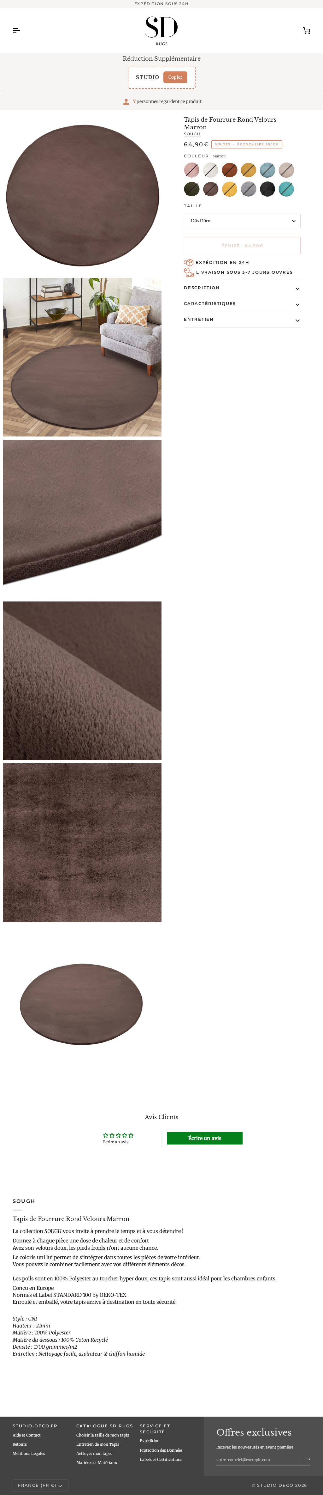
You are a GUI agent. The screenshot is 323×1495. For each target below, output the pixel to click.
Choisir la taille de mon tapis (102, 1435)
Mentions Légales (29, 1453)
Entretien (199, 319)
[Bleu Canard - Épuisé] (269, 171)
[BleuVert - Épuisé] (286, 190)
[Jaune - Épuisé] (231, 190)
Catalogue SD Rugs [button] (104, 1426)
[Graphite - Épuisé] (269, 190)
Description (202, 287)
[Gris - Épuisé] (250, 190)
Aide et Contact (27, 1435)
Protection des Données (161, 1450)
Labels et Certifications (161, 1459)
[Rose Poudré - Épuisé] (193, 171)
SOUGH (192, 134)
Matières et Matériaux (96, 1462)
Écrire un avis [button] (204, 1138)
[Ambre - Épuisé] (250, 171)
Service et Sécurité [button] (155, 1429)
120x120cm (201, 220)
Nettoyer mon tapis (94, 1453)
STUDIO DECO (275, 1485)
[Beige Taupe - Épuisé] (288, 171)
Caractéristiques (210, 303)
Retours (20, 1444)
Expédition (150, 1440)
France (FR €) (37, 1485)
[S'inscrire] (305, 1459)
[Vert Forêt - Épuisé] (193, 190)
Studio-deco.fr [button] (35, 1426)
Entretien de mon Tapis (97, 1444)
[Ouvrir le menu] (22, 30)
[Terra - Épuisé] (231, 171)
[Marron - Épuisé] (212, 190)
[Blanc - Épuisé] (212, 171)
